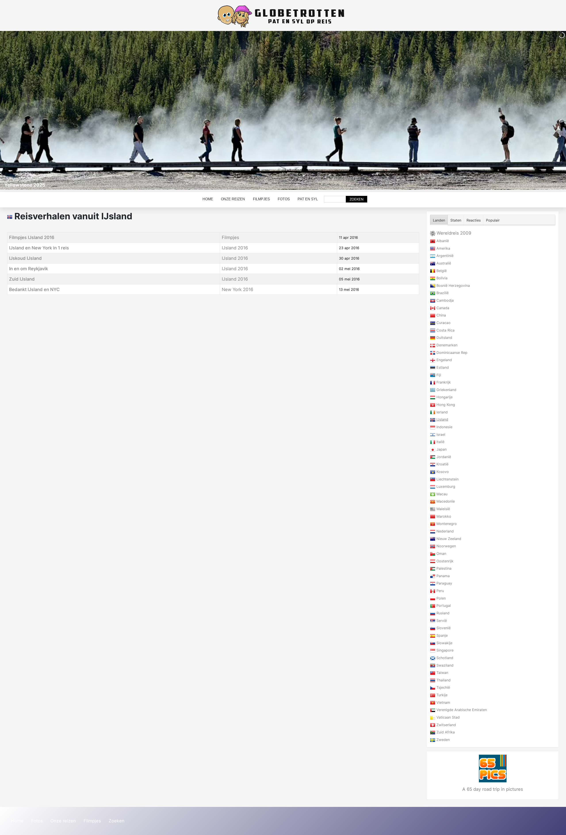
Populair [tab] (493, 220)
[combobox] (335, 199)
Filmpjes (261, 199)
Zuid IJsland (22, 279)
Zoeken (356, 199)
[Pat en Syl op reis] (283, 16)
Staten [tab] (455, 220)
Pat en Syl (308, 199)
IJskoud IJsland (25, 258)
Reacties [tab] (474, 220)
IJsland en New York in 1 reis (39, 248)
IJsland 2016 (235, 248)
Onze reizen (233, 199)
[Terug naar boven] (558, 826)
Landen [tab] (439, 220)
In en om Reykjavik (28, 268)
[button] (552, 110)
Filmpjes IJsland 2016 (31, 237)
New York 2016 (237, 289)
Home (208, 199)
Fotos (284, 199)
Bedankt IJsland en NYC (34, 289)
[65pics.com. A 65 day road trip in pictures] (492, 768)
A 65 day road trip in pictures (492, 789)
